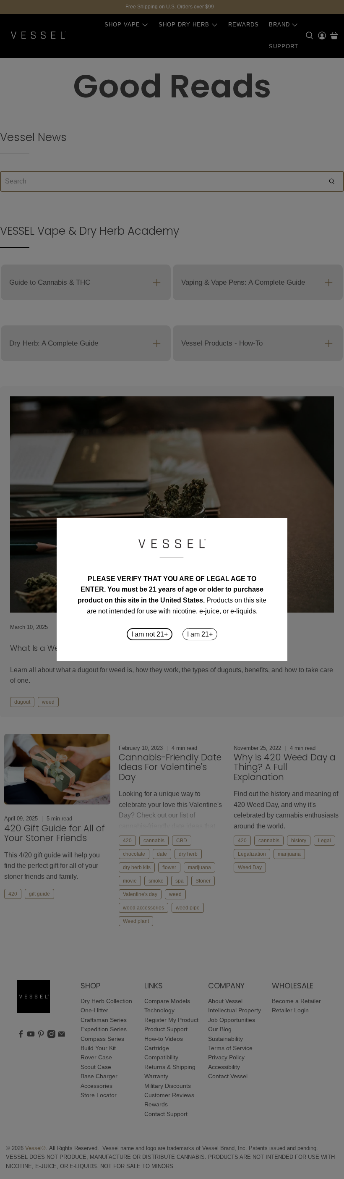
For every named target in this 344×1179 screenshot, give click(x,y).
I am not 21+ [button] (149, 634)
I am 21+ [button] (200, 634)
